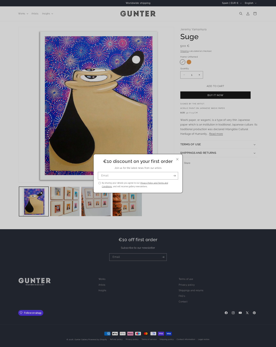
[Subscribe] (174, 175)
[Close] (177, 159)
